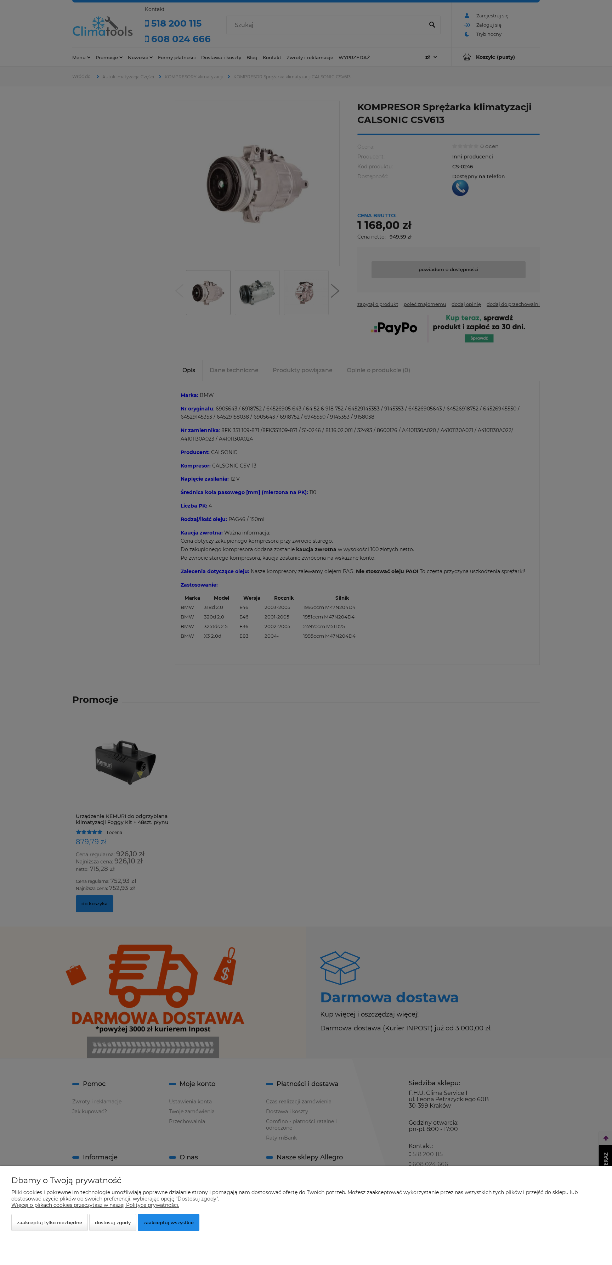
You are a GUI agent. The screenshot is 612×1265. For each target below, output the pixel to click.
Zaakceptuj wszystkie (168, 1222)
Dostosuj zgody (113, 1222)
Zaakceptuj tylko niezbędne (49, 1222)
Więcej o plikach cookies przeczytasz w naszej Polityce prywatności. (95, 1205)
